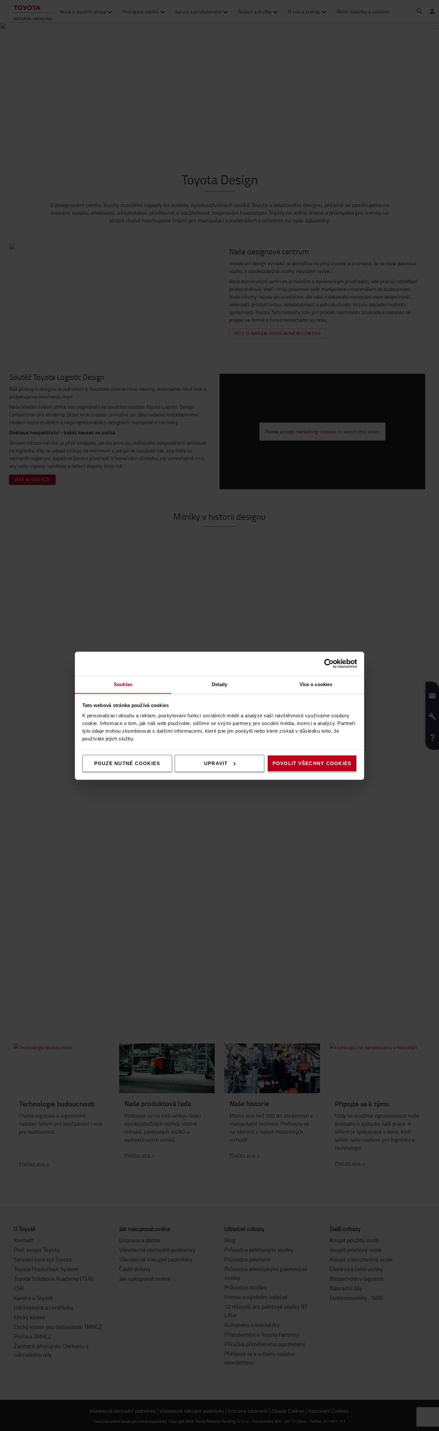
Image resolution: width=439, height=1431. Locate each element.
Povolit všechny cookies (312, 763)
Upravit (216, 763)
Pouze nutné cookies (127, 763)
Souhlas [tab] (123, 684)
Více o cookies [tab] (316, 684)
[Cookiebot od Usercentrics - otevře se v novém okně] (329, 663)
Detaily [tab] (220, 684)
